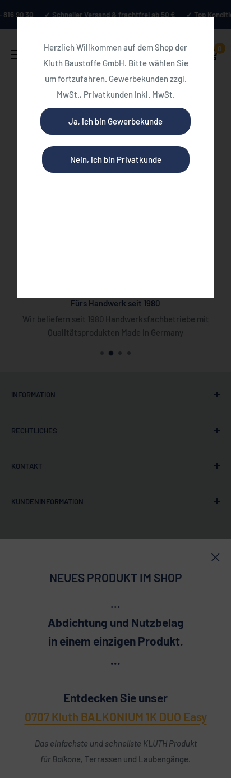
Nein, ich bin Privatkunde (115, 159)
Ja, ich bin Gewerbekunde (115, 121)
